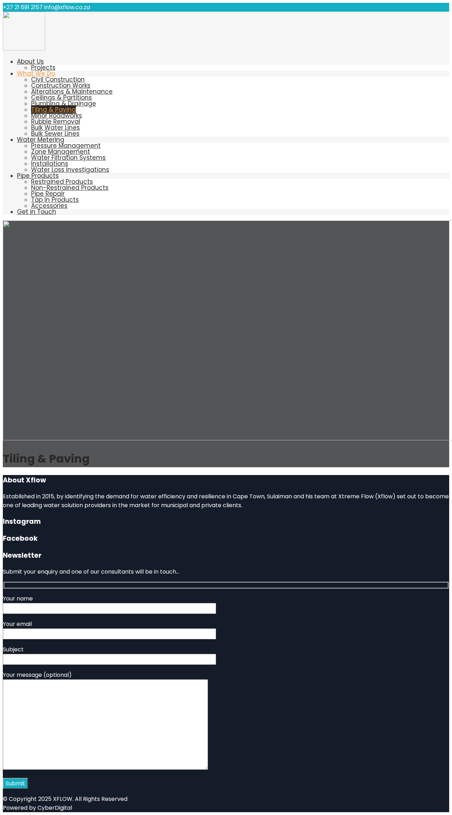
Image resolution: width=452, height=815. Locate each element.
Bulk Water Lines (55, 127)
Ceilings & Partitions (61, 97)
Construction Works (60, 85)
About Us (30, 61)
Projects (43, 67)
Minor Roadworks (56, 115)
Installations (49, 163)
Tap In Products (55, 199)
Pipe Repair (48, 193)
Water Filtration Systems (68, 157)
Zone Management (60, 151)
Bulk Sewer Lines (55, 133)
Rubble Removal (55, 121)
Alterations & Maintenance (72, 91)
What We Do (36, 73)
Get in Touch (36, 211)
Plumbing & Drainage (63, 103)
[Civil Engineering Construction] (24, 49)
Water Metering (40, 139)
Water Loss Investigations (70, 169)
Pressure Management (66, 145)
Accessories (49, 205)
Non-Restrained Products (69, 187)
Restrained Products (62, 181)
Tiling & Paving (53, 109)
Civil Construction (58, 79)
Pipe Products (38, 175)
